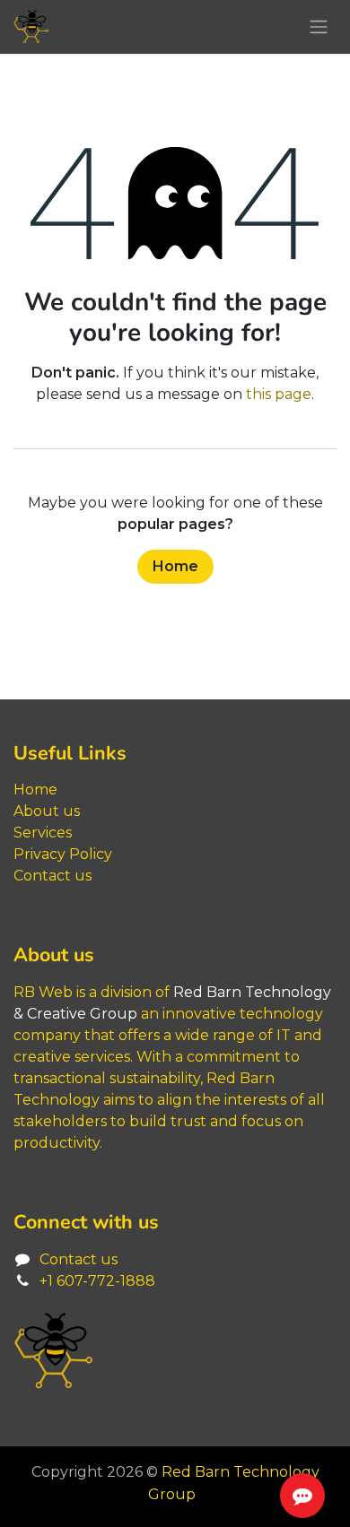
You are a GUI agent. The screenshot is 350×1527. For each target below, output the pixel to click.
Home (175, 566)
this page (278, 394)
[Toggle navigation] (319, 27)
